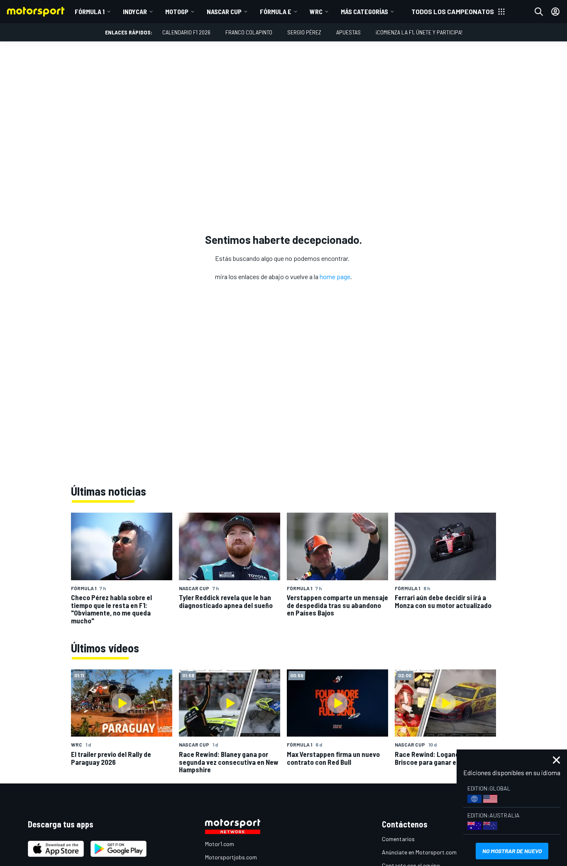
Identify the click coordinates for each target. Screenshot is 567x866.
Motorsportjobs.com (231, 857)
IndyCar (135, 11)
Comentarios (398, 838)
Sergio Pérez (304, 32)
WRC (316, 11)
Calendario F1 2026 (186, 32)
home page (335, 276)
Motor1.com (219, 843)
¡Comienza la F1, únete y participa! (419, 32)
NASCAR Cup (224, 11)
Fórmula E (275, 11)
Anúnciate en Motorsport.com (419, 852)
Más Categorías (364, 11)
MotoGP (176, 11)
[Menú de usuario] (555, 11)
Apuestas (348, 32)
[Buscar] (538, 11)
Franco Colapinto (248, 32)
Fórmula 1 (90, 11)
